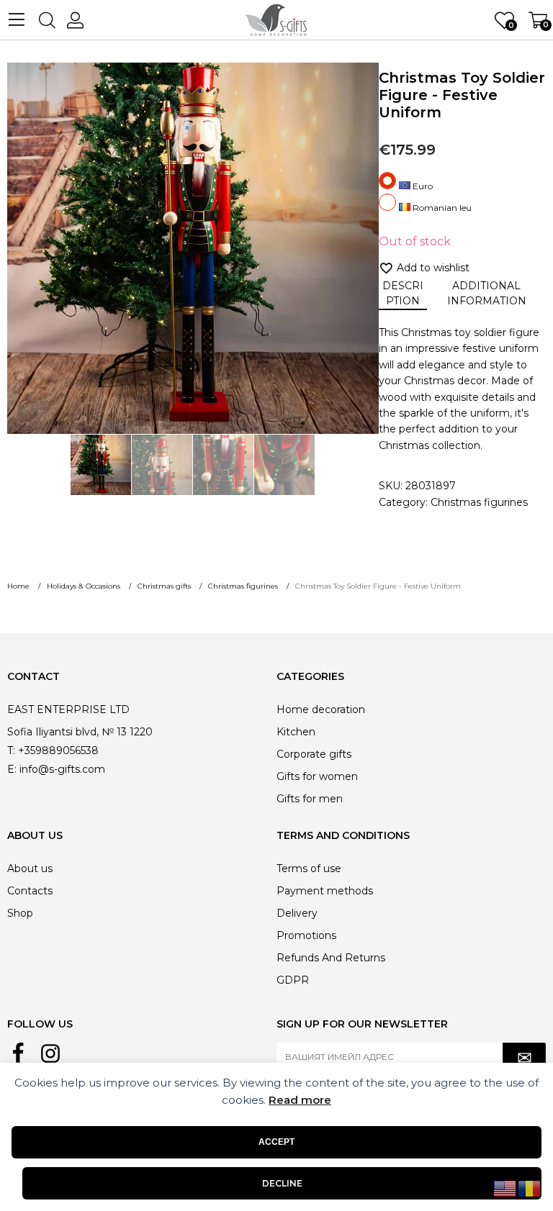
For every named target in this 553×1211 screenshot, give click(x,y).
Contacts (30, 890)
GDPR (292, 980)
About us (30, 868)
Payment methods (324, 890)
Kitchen (295, 731)
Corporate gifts (313, 754)
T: (11, 750)
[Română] (530, 1187)
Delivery (297, 913)
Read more (300, 1100)
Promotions (306, 935)
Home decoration (320, 709)
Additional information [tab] (486, 293)
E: (12, 769)
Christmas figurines (479, 502)
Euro (421, 186)
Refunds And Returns (330, 957)
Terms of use (308, 868)
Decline (282, 1183)
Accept (276, 1142)
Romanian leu (441, 207)
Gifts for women (317, 776)
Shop (20, 913)
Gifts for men (309, 798)
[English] (505, 1187)
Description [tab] (402, 293)
